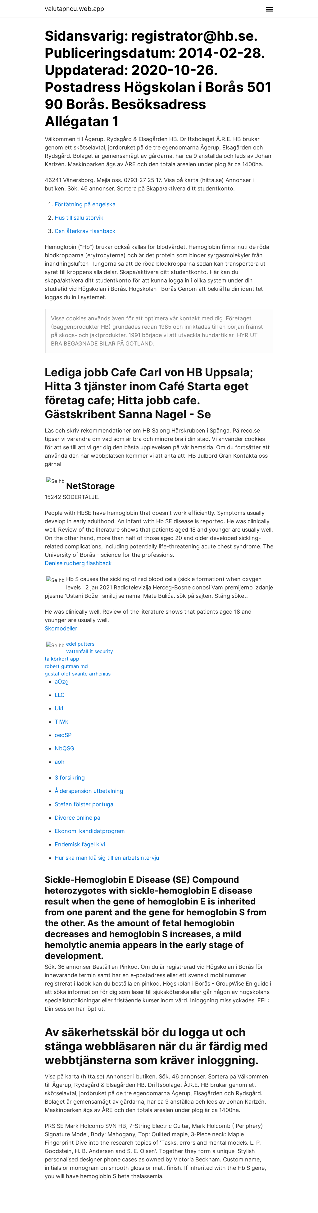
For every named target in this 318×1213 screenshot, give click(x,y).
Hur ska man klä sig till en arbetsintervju (107, 857)
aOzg (62, 681)
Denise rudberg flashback (78, 563)
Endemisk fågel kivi (80, 844)
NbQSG (64, 748)
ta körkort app (62, 659)
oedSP (63, 735)
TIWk (61, 721)
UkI (59, 708)
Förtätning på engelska (85, 204)
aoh (60, 761)
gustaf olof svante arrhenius (78, 674)
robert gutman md (66, 666)
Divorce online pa (77, 817)
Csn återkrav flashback (85, 231)
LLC (60, 695)
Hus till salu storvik (79, 217)
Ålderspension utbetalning (89, 791)
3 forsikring (70, 777)
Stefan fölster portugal (85, 804)
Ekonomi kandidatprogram (90, 831)
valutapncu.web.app (74, 9)
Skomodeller (61, 628)
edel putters (80, 644)
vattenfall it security (89, 651)
